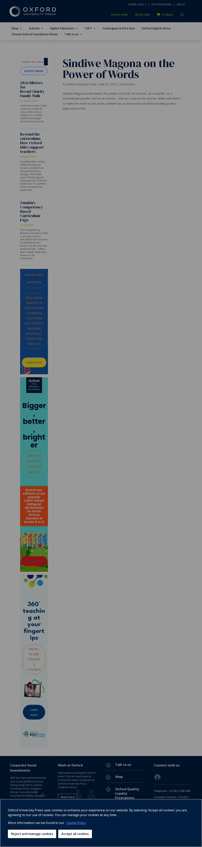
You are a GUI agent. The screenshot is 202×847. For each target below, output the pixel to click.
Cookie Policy (76, 823)
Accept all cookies (75, 834)
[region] (101, 823)
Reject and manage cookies (32, 834)
